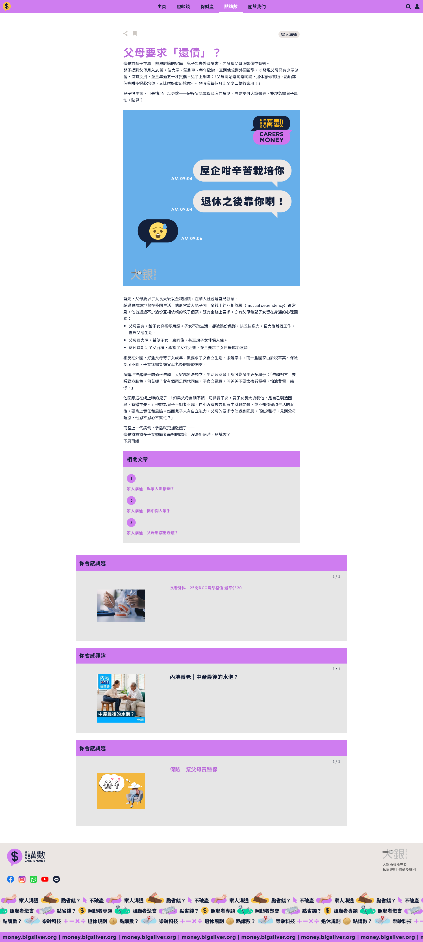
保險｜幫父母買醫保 (193, 769)
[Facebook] (10, 879)
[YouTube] (44, 879)
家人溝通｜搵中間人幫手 (149, 510)
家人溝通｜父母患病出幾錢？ (152, 532)
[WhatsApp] (33, 879)
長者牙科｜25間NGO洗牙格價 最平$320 (206, 587)
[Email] (56, 879)
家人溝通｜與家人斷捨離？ (150, 488)
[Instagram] (22, 879)
